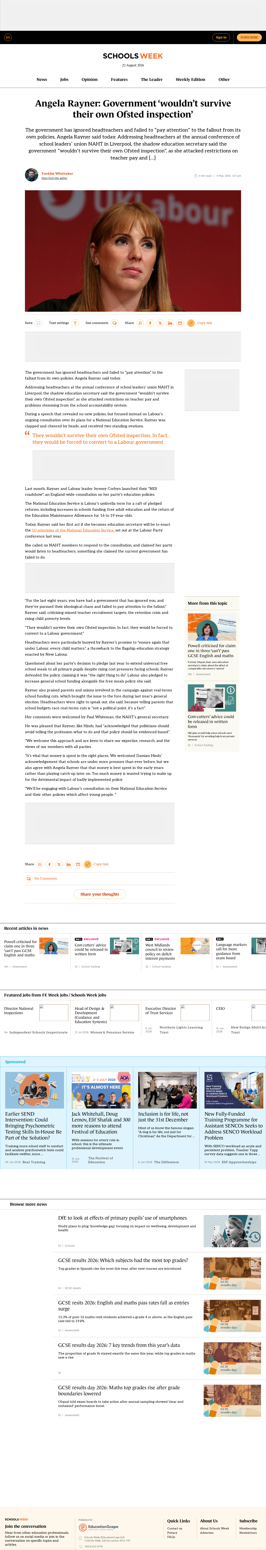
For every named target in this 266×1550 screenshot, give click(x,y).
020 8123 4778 (94, 1546)
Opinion (90, 79)
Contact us (174, 1528)
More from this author (54, 178)
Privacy (172, 1533)
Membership (248, 1528)
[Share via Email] (180, 323)
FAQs (171, 1537)
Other (224, 79)
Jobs (64, 79)
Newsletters (248, 1533)
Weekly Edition (190, 79)
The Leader (152, 79)
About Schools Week (214, 1528)
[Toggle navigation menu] (8, 37)
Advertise (207, 1533)
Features (119, 79)
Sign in (221, 37)
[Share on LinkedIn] (170, 323)
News (42, 79)
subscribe (249, 37)
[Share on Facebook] (150, 323)
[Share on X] (160, 323)
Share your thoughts (99, 894)
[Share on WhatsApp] (140, 323)
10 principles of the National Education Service (73, 530)
